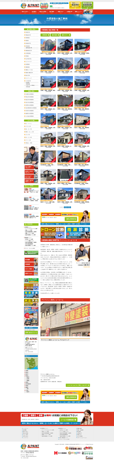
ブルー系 (28, 134)
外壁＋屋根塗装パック (63, 437)
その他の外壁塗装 (30, 116)
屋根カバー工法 (29, 69)
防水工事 (67, 51)
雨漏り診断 (79, 428)
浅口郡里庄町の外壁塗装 (31, 107)
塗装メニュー (78, 12)
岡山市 (27, 372)
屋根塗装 (67, 107)
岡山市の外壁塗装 (30, 96)
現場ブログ (60, 12)
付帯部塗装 (48, 51)
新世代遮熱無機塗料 (29, 243)
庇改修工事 (28, 43)
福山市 (27, 374)
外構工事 (28, 32)
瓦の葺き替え (29, 58)
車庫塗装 (28, 37)
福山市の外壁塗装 (30, 99)
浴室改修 (28, 86)
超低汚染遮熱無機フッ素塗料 (30, 231)
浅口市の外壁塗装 (30, 102)
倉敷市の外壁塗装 (30, 113)
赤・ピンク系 (29, 137)
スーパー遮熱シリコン (29, 240)
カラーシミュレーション (82, 437)
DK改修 (27, 82)
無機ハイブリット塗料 (29, 233)
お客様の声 (69, 12)
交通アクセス (28, 273)
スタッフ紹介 (28, 269)
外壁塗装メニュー (44, 428)
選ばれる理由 (43, 12)
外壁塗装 (52, 51)
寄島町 (28, 380)
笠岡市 (27, 382)
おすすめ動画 (79, 436)
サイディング (29, 78)
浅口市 (27, 375)
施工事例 (52, 12)
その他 (27, 390)
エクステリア (29, 61)
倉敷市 (27, 387)
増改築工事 (28, 35)
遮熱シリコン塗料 (28, 230)
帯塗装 (27, 56)
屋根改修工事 (51, 144)
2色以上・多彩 (29, 142)
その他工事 (44, 51)
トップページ (25, 428)
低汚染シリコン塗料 (29, 239)
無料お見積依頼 (70, 219)
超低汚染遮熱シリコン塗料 (30, 234)
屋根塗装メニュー (62, 428)
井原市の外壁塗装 (30, 110)
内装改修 (28, 46)
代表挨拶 (27, 264)
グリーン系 (28, 140)
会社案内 (34, 12)
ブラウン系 (28, 126)
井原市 (27, 385)
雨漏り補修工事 (29, 72)
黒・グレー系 (29, 129)
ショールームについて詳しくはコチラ (77, 385)
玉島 (27, 388)
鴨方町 (28, 377)
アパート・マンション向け (30, 248)
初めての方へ (25, 12)
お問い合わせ (25, 436)
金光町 (28, 378)
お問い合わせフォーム (31, 332)
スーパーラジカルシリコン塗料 (31, 228)
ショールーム (25, 437)
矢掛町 (27, 370)
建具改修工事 (29, 47)
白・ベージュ (29, 123)
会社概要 (27, 259)
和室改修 (28, 84)
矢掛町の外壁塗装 (30, 94)
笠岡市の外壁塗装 (30, 105)
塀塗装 (27, 40)
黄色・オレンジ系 (30, 131)
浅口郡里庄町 (28, 383)
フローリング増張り (30, 85)
